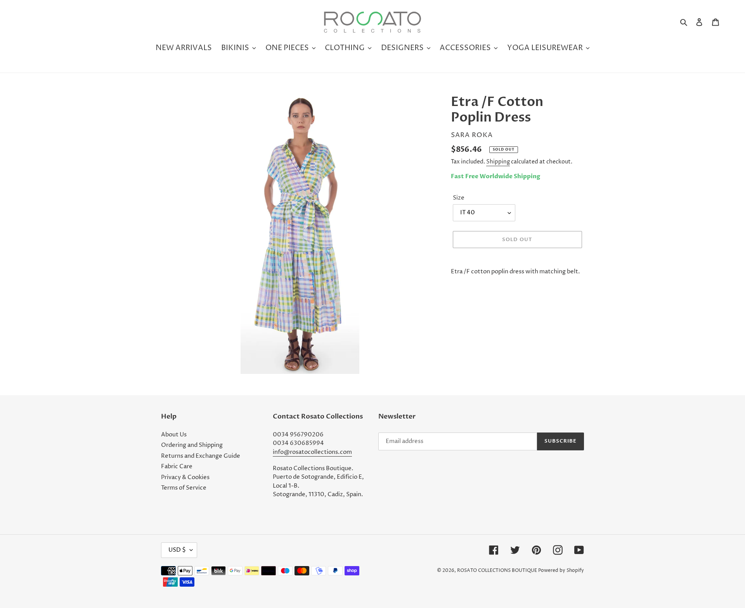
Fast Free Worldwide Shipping (495, 176)
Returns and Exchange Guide (200, 456)
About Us (174, 435)
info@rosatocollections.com (312, 452)
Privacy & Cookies (185, 477)
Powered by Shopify (561, 570)
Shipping (498, 161)
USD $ (177, 550)
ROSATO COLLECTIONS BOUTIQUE (497, 570)
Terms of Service (183, 488)
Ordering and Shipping (192, 445)
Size (458, 198)
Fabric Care (176, 466)
